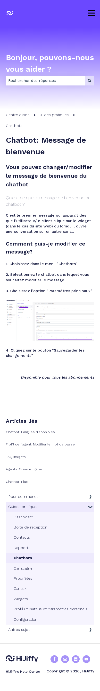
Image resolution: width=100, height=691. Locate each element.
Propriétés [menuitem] (23, 578)
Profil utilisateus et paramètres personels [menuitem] (50, 609)
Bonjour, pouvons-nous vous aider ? (50, 63)
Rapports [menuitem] (22, 547)
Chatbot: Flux (17, 482)
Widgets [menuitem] (21, 599)
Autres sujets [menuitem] (20, 629)
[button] (90, 497)
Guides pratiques (54, 115)
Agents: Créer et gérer (24, 469)
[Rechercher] (89, 80)
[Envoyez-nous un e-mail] (65, 659)
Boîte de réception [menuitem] (30, 527)
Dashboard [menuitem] (23, 517)
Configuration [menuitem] (25, 619)
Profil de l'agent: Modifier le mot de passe (40, 444)
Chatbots (14, 125)
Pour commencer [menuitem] (24, 496)
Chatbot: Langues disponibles (30, 432)
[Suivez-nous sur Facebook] (54, 659)
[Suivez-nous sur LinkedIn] (76, 659)
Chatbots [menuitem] (23, 558)
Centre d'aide (18, 115)
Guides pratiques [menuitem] (23, 506)
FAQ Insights (16, 457)
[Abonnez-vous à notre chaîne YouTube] (86, 659)
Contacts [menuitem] (22, 537)
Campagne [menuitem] (23, 568)
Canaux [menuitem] (20, 588)
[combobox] (45, 80)
